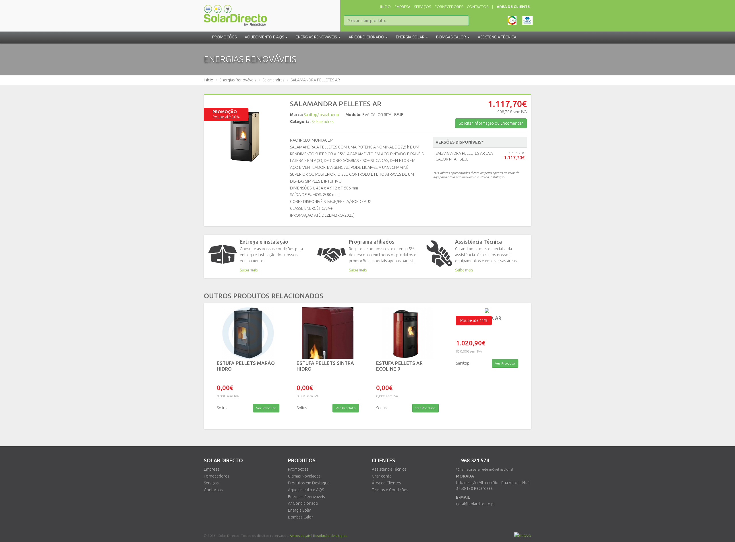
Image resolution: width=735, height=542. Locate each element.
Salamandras (273, 80)
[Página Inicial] (235, 13)
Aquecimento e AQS (306, 490)
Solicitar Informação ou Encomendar (491, 123)
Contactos (477, 7)
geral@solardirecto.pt (475, 504)
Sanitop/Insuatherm (321, 114)
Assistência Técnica (389, 469)
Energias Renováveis (306, 496)
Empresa (402, 7)
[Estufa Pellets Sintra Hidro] (328, 333)
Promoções (224, 37)
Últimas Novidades (304, 476)
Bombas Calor (300, 517)
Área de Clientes (386, 483)
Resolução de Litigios (330, 535)
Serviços (422, 7)
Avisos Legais (300, 535)
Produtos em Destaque (309, 483)
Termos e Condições (390, 490)
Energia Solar (299, 510)
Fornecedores (449, 7)
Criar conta (381, 476)
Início (385, 7)
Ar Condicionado (303, 503)
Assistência (497, 37)
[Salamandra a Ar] (487, 310)
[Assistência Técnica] (439, 253)
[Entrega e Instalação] (222, 254)
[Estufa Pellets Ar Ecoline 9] (407, 333)
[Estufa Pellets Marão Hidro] (248, 333)
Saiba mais (249, 270)
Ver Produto (266, 408)
